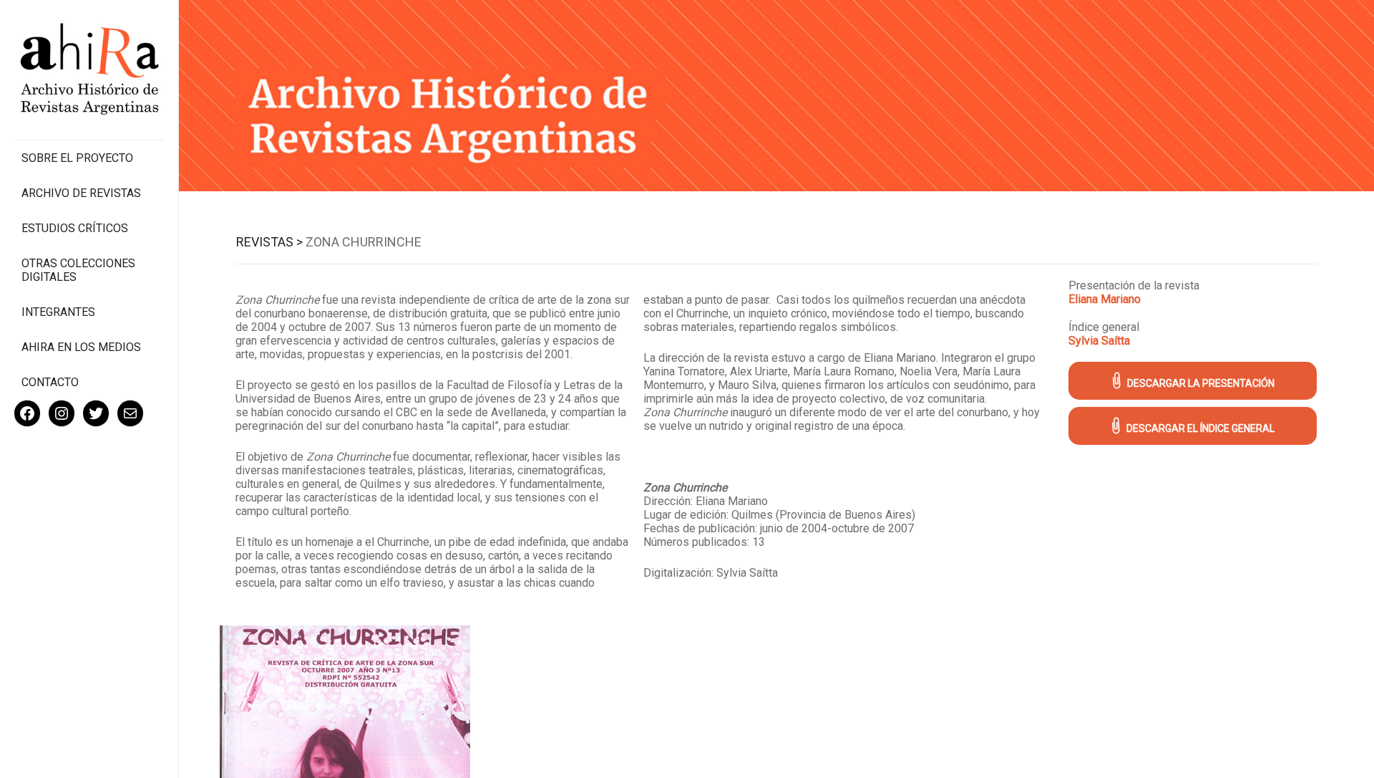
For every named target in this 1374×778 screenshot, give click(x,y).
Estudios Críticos (74, 228)
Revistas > (269, 241)
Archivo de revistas (81, 193)
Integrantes (58, 312)
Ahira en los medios (81, 347)
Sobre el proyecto (77, 158)
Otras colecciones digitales (78, 270)
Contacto (50, 382)
